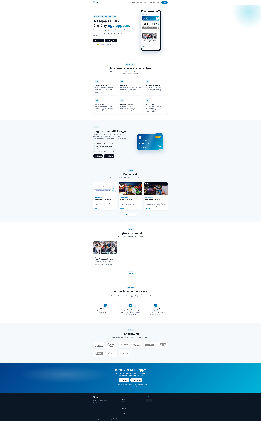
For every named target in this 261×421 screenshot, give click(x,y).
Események (152, 2)
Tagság (145, 2)
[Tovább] (130, 54)
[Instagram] (147, 400)
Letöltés (164, 2)
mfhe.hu (124, 413)
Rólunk (134, 2)
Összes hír (130, 273)
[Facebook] (150, 400)
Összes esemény (130, 214)
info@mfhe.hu (149, 397)
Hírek (158, 2)
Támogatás (124, 411)
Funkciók (139, 2)
